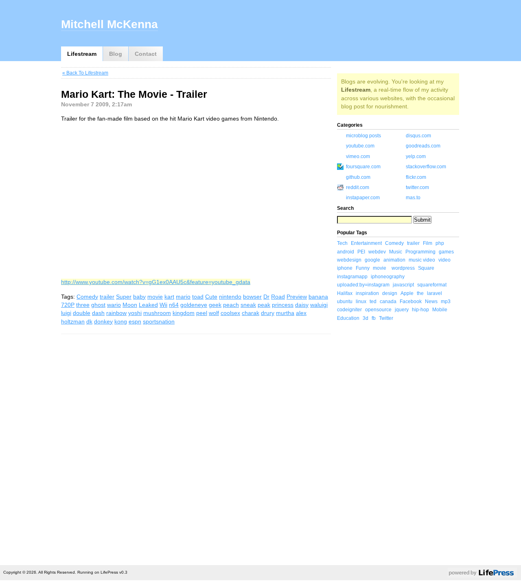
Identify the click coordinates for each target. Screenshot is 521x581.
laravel (434, 293)
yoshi (135, 313)
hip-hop (420, 310)
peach (231, 305)
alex (301, 313)
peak (264, 305)
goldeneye (193, 305)
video (444, 260)
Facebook (411, 301)
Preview (297, 296)
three (83, 305)
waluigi (319, 305)
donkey (103, 321)
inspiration (367, 293)
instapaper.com (363, 197)
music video (422, 260)
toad (198, 296)
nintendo (230, 296)
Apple (407, 293)
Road (278, 296)
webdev (377, 252)
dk (89, 321)
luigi (66, 313)
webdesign (349, 260)
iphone (344, 268)
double (81, 313)
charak (250, 313)
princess (282, 305)
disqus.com (418, 136)
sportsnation (159, 321)
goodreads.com (423, 146)
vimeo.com (358, 156)
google (372, 260)
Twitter (386, 318)
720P (67, 305)
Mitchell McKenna (109, 24)
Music (395, 252)
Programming (420, 252)
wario (114, 305)
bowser (252, 296)
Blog (115, 54)
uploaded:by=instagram (363, 285)
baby (139, 296)
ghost (98, 305)
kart (169, 296)
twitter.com (417, 187)
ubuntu (344, 301)
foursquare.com (363, 166)
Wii (163, 305)
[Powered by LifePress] (482, 574)
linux (361, 301)
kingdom (184, 313)
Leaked (148, 305)
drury (267, 313)
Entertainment (366, 243)
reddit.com (357, 187)
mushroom (157, 313)
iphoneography (388, 276)
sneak (248, 305)
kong (120, 321)
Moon (130, 305)
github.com (358, 177)
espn (135, 321)
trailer (107, 296)
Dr (266, 296)
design (389, 293)
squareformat (432, 285)
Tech (342, 243)
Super (123, 296)
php (440, 243)
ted (373, 301)
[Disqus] (196, 448)
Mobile (439, 310)
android (345, 252)
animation (394, 260)
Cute (211, 296)
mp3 (446, 301)
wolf (214, 313)
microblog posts (363, 136)
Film (427, 243)
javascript (403, 285)
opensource (378, 310)
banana (318, 296)
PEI (361, 252)
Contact (146, 54)
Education (348, 318)
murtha (285, 313)
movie (155, 296)
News (431, 301)
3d (365, 318)
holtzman (73, 321)
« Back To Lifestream (85, 73)
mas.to (413, 197)
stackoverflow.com (426, 166)
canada (388, 301)
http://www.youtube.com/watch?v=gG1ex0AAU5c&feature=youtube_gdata (155, 282)
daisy (302, 305)
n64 (174, 305)
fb (374, 318)
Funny (363, 268)
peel (201, 313)
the (420, 293)
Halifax (344, 293)
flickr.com (416, 177)
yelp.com (416, 156)
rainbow (116, 313)
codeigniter (349, 310)
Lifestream (81, 54)
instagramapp (352, 276)
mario (183, 296)
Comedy (87, 296)
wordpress (403, 268)
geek (215, 305)
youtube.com (360, 146)
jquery (402, 310)
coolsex (230, 313)
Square (426, 268)
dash (98, 313)
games (446, 252)
